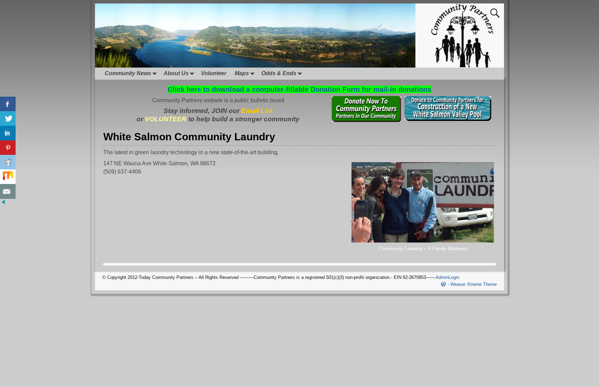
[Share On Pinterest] (8, 147)
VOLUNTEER (165, 119)
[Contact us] (8, 191)
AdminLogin (447, 277)
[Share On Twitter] (8, 118)
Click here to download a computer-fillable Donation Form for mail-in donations (299, 89)
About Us (176, 73)
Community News (128, 73)
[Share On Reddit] (8, 162)
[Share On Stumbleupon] (8, 176)
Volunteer (213, 73)
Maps (242, 73)
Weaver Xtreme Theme (473, 284)
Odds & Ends (278, 73)
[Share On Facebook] (8, 104)
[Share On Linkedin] (8, 133)
